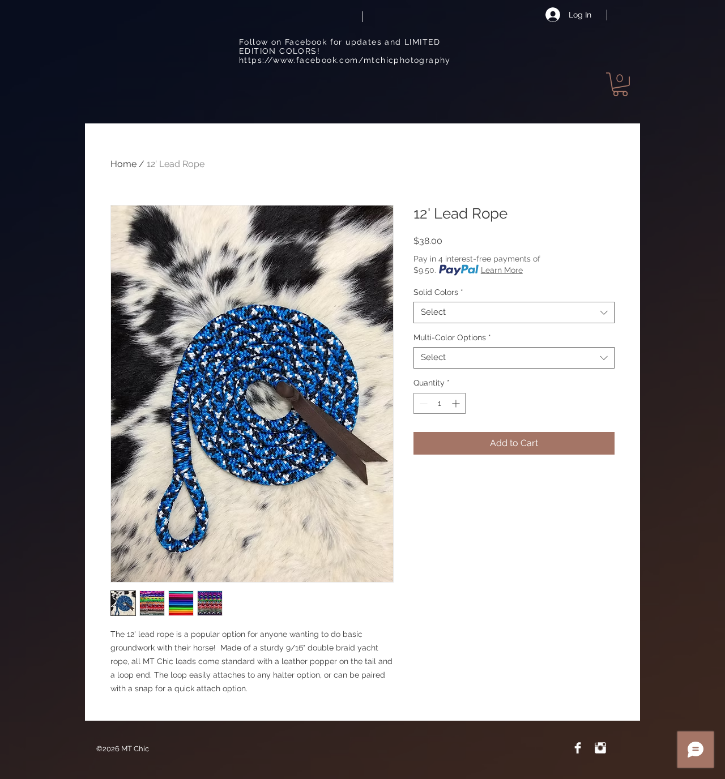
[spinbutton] (439, 403)
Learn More (502, 270)
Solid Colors (438, 292)
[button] (620, 84)
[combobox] (514, 312)
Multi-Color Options (452, 337)
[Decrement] (422, 403)
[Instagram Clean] (600, 748)
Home (123, 164)
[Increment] (457, 403)
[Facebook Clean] (577, 748)
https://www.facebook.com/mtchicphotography (345, 60)
